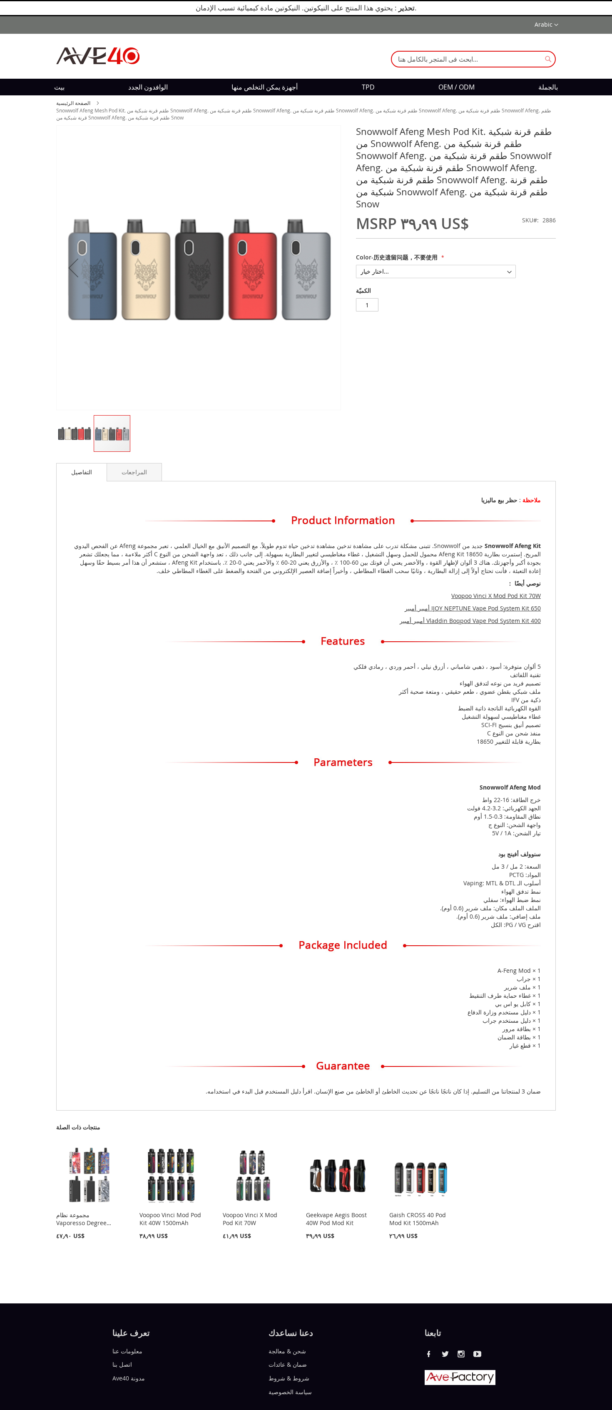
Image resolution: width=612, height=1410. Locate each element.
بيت (59, 87)
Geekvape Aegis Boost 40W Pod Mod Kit (336, 1219)
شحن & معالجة (287, 1351)
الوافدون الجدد (148, 87)
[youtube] (477, 1354)
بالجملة (548, 87)
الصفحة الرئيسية (73, 103)
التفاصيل (81, 472)
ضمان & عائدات (288, 1364)
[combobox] (473, 59)
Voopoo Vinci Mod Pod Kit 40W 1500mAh (170, 1219)
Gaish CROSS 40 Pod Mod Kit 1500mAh (417, 1219)
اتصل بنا (122, 1364)
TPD (368, 87)
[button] (546, 25)
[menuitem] (59, 87)
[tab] (81, 472)
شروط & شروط (289, 1378)
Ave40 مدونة (128, 1378)
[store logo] (97, 55)
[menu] (306, 87)
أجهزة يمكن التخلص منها (264, 87)
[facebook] (429, 1354)
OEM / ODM (456, 87)
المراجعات (134, 472)
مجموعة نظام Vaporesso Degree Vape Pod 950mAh (81, 1223)
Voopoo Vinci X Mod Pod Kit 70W (250, 1219)
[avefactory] (460, 1383)
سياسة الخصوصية (290, 1392)
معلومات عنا (127, 1351)
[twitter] (445, 1354)
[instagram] (461, 1354)
